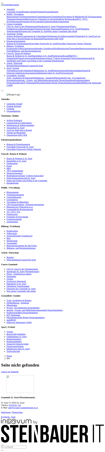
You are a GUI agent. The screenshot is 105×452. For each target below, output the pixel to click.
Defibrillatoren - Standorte (42, 78)
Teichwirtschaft (66, 73)
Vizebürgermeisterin (27, 17)
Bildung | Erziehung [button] (15, 46)
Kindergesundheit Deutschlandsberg (22, 312)
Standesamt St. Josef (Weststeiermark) (54, 26)
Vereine (37, 29)
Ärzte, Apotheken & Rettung (19, 78)
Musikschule (63, 48)
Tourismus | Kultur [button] (15, 34)
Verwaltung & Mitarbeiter (73, 17)
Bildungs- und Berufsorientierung (26, 51)
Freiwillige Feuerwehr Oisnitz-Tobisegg (74, 43)
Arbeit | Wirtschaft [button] (14, 63)
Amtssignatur (63, 21)
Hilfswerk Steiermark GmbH (19, 322)
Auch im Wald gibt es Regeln (19, 130)
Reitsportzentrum (59, 70)
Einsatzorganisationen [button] (16, 41)
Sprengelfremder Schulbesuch (41, 48)
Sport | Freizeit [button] (13, 68)
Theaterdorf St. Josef (84, 36)
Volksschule (23, 48)
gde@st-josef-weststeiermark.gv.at (23, 408)
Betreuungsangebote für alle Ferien (22, 246)
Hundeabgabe (58, 61)
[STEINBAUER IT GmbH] (52, 442)
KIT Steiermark (29, 83)
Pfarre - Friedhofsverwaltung (19, 274)
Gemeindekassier (43, 17)
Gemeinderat (56, 17)
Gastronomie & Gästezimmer (34, 36)
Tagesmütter (74, 48)
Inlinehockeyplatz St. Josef (48, 73)
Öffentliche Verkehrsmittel (18, 286)
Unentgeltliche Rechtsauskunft (65, 19)
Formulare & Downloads (31, 21)
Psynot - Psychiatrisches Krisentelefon (23, 308)
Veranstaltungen (51, 12)
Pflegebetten (59, 78)
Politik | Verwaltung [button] (15, 14)
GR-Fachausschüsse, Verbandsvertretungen (25, 204)
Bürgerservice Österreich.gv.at (38, 19)
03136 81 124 (15, 405)
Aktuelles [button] (11, 9)
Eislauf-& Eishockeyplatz (18, 344)
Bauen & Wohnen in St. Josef (19, 56)
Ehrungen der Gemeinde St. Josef (33, 31)
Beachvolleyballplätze (22, 70)
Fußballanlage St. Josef (42, 70)
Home (9, 356)
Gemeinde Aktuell (14, 12)
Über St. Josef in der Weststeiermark (22, 26)
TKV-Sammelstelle (15, 171)
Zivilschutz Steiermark (50, 29)
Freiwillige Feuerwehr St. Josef (43, 43)
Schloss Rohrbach (14, 36)
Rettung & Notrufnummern (18, 43)
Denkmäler (29, 29)
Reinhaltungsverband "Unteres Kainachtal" (52, 58)
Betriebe (10, 66)
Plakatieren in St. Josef (70, 29)
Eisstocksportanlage (28, 73)
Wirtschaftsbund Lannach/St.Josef (28, 66)
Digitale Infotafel (29, 12)
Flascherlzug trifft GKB (53, 39)
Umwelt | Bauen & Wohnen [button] (19, 53)
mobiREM (78, 83)
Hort (56, 48)
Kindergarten (12, 48)
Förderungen (15, 21)
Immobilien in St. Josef (42, 56)
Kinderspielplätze (74, 70)
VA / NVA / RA (13, 212)
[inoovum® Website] (19, 423)
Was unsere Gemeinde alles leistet (62, 31)
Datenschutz (17, 412)
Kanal (65, 56)
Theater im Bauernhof (33, 39)
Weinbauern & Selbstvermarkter (61, 36)
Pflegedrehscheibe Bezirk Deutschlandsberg (55, 83)
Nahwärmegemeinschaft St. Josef (21, 178)
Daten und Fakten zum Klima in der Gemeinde (31, 61)
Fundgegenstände (50, 21)
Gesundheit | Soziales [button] (16, 75)
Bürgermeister (13, 17)
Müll (70, 56)
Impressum (6, 412)
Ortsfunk (41, 12)
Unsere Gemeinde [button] (14, 24)
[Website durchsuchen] (2, 90)
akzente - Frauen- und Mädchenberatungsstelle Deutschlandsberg (46, 80)
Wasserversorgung (26, 58)
